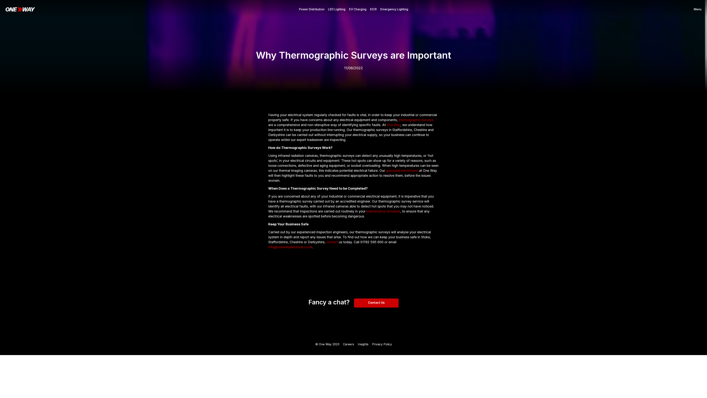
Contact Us (376, 302)
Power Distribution (311, 9)
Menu (697, 9)
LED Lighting (336, 9)
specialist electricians (402, 170)
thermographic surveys (416, 120)
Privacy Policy (382, 344)
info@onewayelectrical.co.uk (290, 247)
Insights (363, 344)
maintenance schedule (383, 211)
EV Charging (357, 9)
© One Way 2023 (327, 344)
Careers (348, 344)
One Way (393, 125)
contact (332, 242)
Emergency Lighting (394, 9)
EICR (373, 9)
